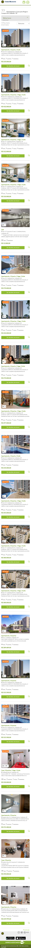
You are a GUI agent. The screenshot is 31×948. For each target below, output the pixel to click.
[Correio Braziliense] (10, 1)
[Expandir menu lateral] (27, 2)
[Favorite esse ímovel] (28, 65)
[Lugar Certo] (2, 933)
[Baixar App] (10, 939)
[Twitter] (22, 933)
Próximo (25, 930)
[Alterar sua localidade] (23, 2)
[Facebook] (19, 933)
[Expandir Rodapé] (15, 942)
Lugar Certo (2, 1)
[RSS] (26, 933)
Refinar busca (7, 18)
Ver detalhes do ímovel (13, 66)
